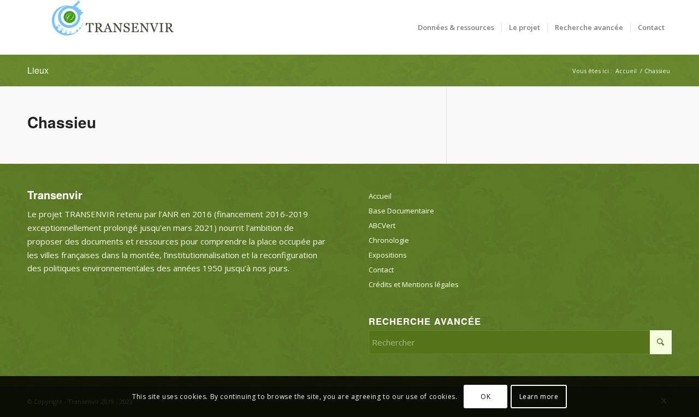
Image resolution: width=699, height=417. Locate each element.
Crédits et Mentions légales (414, 284)
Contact (381, 270)
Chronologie (389, 240)
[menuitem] (456, 27)
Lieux (38, 70)
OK (485, 396)
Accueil (380, 196)
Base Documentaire (401, 211)
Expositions (388, 255)
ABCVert (382, 225)
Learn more (539, 396)
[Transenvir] (109, 27)
